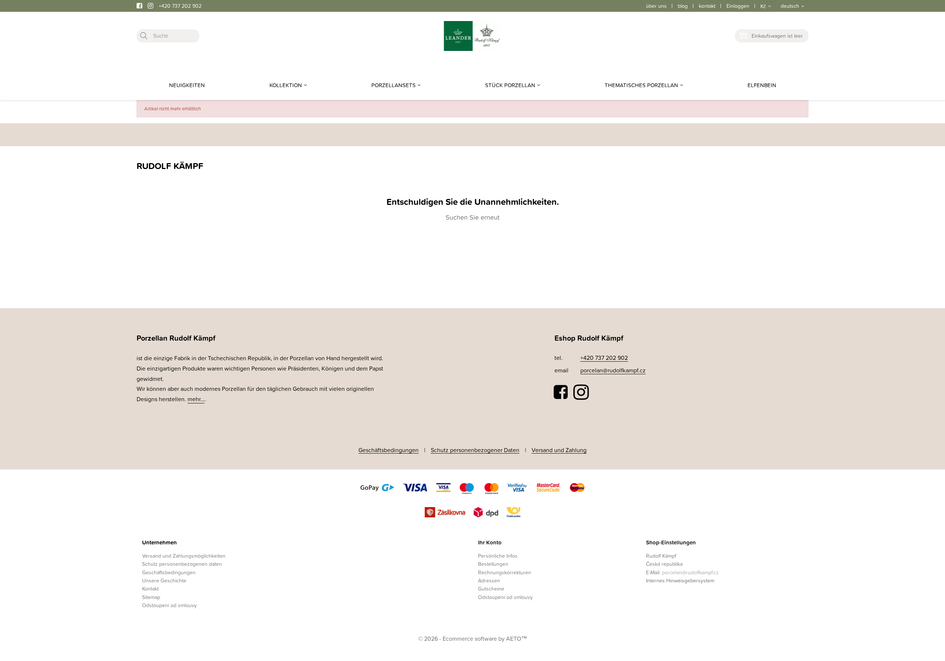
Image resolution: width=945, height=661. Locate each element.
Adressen (489, 580)
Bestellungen (493, 563)
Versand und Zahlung (559, 450)
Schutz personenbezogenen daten (182, 563)
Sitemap (151, 596)
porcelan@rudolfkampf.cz (613, 370)
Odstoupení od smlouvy (169, 605)
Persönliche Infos (498, 555)
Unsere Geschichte (164, 580)
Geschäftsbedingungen (388, 450)
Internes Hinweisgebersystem (680, 580)
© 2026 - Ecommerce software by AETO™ (472, 638)
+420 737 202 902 (180, 5)
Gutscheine (491, 588)
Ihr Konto (490, 542)
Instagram (581, 392)
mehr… (196, 399)
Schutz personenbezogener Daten (475, 450)
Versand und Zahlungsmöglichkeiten (184, 555)
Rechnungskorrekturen (504, 572)
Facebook (561, 392)
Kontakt (150, 588)
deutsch (790, 5)
